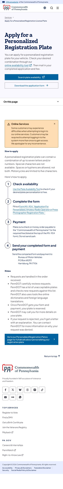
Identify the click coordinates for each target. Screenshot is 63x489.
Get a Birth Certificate (12, 422)
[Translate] (44, 7)
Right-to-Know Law (11, 455)
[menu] (58, 8)
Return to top (50, 356)
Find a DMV (7, 417)
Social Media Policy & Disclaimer (23, 470)
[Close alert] (54, 124)
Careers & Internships (12, 445)
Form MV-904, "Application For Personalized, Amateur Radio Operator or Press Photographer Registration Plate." (35, 209)
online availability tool (18, 65)
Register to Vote (10, 412)
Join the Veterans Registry (14, 427)
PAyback (6, 432)
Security (5, 470)
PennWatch (7, 450)
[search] (52, 8)
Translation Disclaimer (42, 468)
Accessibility (7, 468)
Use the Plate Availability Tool (26, 189)
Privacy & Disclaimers (23, 468)
